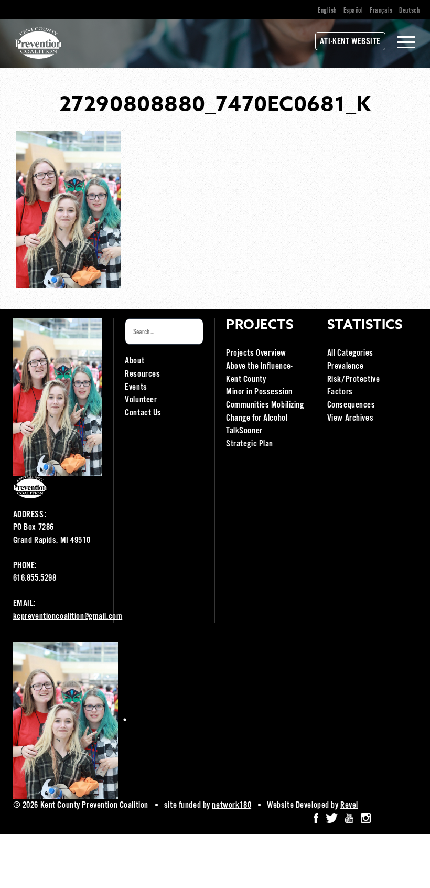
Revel (349, 805)
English (327, 10)
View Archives (350, 418)
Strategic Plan (249, 444)
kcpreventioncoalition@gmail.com (68, 616)
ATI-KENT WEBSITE (350, 41)
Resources (142, 374)
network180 (231, 805)
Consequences (351, 405)
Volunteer (141, 399)
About (134, 361)
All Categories (350, 353)
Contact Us (143, 413)
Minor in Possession (259, 392)
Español (353, 10)
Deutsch (409, 10)
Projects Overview (256, 353)
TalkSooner (244, 430)
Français (381, 10)
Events (136, 387)
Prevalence (345, 366)
